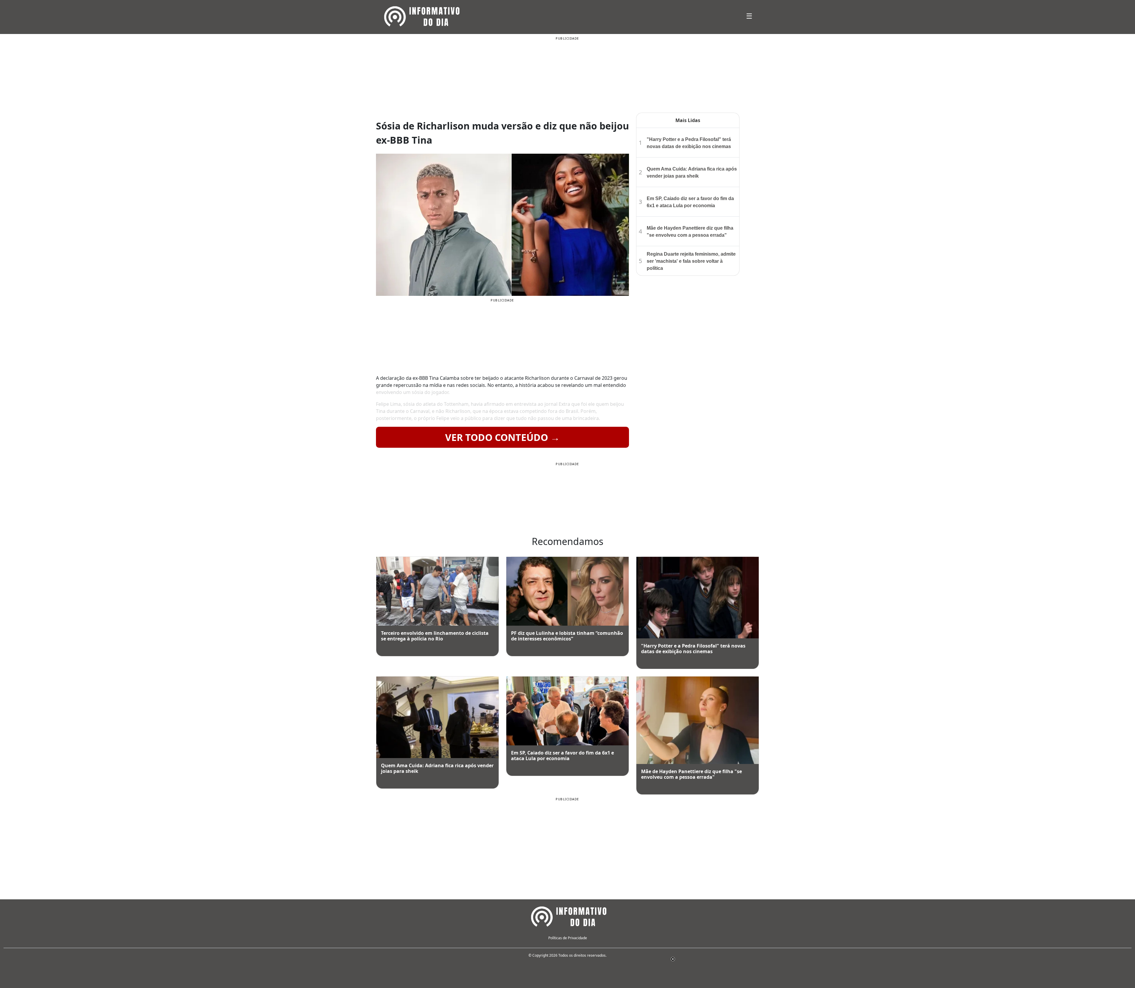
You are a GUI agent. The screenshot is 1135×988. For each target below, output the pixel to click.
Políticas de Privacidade (567, 937)
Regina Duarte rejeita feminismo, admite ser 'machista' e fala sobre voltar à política (691, 261)
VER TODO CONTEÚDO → (502, 437)
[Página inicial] (567, 915)
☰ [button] (749, 16)
